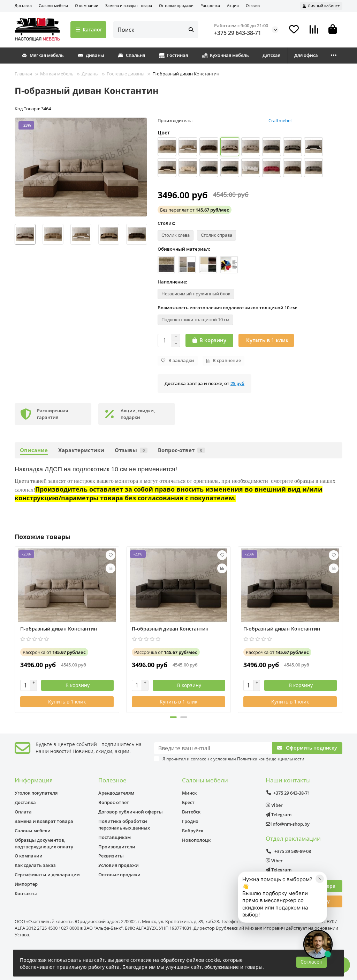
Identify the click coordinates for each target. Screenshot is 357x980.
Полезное (112, 780)
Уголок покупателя (36, 793)
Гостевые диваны (125, 74)
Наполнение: (172, 282)
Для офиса (306, 55)
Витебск (191, 812)
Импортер (26, 884)
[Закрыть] (320, 879)
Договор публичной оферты (130, 812)
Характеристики (81, 450)
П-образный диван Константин (58, 628)
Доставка (23, 5)
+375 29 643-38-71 (237, 33)
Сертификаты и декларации (47, 874)
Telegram (280, 814)
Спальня (135, 55)
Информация (34, 780)
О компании (86, 5)
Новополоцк (196, 840)
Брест (188, 802)
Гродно (190, 821)
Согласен (311, 961)
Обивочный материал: (184, 249)
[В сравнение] (110, 568)
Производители (116, 846)
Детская (271, 55)
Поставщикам (114, 837)
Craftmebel (279, 120)
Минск (189, 793)
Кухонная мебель (229, 55)
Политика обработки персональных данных (124, 824)
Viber (276, 805)
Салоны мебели (53, 5)
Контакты (26, 893)
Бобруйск (192, 830)
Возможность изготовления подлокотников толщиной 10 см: (227, 307)
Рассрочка (210, 5)
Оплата (23, 812)
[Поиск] (191, 30)
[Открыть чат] (318, 944)
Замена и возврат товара (128, 5)
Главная (23, 74)
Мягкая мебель (47, 55)
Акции (233, 5)
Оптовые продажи (176, 5)
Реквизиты (111, 856)
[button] (15, 234)
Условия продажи (118, 865)
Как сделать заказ (35, 865)
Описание (34, 450)
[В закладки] (110, 555)
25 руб (237, 383)
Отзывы (253, 5)
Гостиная (177, 55)
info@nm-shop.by (290, 824)
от (194, 210)
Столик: (166, 223)
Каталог (92, 29)
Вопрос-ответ (180, 450)
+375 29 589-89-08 (292, 851)
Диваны (95, 55)
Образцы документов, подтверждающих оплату (44, 843)
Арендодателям (116, 793)
